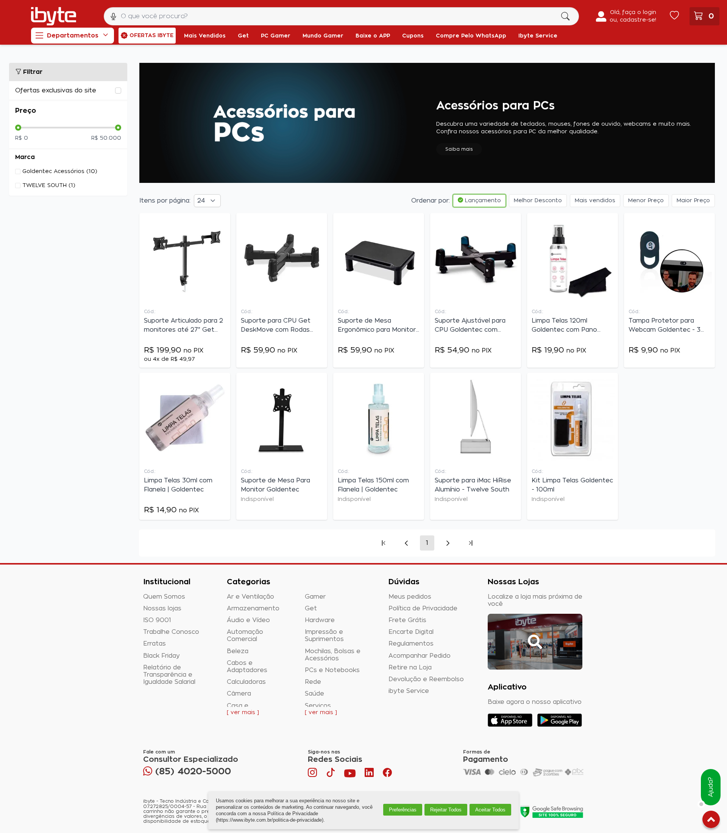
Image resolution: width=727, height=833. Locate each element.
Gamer (315, 597)
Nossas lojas (162, 608)
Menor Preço (646, 200)
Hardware (320, 620)
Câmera (239, 694)
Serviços (318, 706)
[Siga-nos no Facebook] (387, 774)
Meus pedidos (409, 597)
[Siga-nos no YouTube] (350, 774)
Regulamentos (411, 644)
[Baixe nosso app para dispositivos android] (559, 720)
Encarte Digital (411, 632)
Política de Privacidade (422, 608)
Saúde (314, 694)
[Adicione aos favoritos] (222, 222)
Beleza (237, 651)
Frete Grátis (407, 620)
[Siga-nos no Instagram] (313, 774)
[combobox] (341, 16)
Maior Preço (693, 200)
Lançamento (482, 200)
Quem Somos (164, 597)
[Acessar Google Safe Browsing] (551, 811)
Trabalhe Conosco (171, 632)
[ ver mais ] (243, 712)
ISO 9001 (157, 620)
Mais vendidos (595, 200)
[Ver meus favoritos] (674, 16)
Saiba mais (459, 149)
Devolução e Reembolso (426, 679)
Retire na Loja (410, 668)
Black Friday (161, 656)
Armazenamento (253, 608)
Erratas (154, 644)
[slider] (18, 128)
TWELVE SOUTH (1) (48, 185)
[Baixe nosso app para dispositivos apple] (510, 720)
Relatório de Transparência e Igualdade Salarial (169, 675)
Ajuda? (711, 787)
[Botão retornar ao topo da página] (711, 821)
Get (311, 608)
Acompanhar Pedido (419, 656)
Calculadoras (246, 682)
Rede (313, 682)
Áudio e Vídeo (248, 620)
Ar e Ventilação (250, 597)
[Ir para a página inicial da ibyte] (53, 16)
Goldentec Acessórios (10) (59, 171)
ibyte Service (408, 691)
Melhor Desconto (538, 200)
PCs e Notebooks (332, 670)
